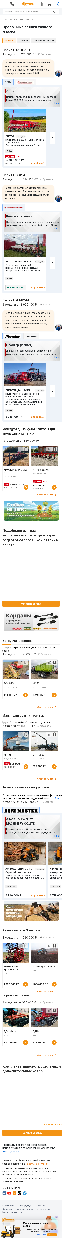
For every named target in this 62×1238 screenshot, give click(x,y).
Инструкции (25, 1205)
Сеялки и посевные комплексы (20, 19)
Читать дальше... (11, 1151)
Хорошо (52, 1235)
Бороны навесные (16, 995)
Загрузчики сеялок (17, 641)
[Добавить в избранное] (25, 449)
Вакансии (41, 1205)
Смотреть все (45, 494)
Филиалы (7, 1209)
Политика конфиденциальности (33, 1209)
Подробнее (36, 163)
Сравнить (46, 54)
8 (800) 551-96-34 (38, 1163)
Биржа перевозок (12, 1212)
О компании (8, 1205)
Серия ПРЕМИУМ (15, 300)
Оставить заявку (31, 603)
